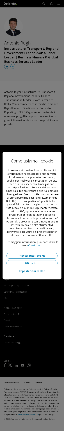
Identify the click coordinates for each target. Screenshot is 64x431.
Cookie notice (36, 245)
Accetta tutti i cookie (32, 255)
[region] (31, 215)
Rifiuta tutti (32, 263)
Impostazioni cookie (32, 271)
